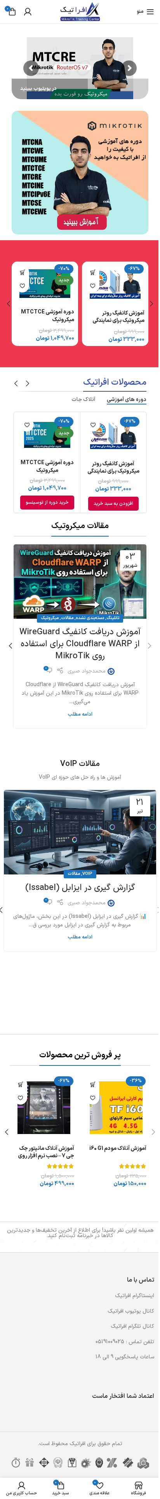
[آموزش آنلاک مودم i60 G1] (116, 1108)
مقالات (67, 618)
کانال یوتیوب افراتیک (131, 1311)
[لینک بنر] (80, 172)
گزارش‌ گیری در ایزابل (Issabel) (80, 887)
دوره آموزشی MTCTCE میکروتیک (47, 316)
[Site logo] (80, 11)
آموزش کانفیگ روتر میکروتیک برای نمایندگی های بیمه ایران (118, 320)
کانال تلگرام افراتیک (132, 1326)
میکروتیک (50, 618)
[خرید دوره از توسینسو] (22, 272)
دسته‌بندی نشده (90, 618)
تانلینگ (112, 618)
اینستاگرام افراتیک (134, 1296)
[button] (92, 272)
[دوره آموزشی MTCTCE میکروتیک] (45, 284)
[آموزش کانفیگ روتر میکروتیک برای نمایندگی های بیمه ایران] (115, 284)
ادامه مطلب (80, 714)
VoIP (87, 874)
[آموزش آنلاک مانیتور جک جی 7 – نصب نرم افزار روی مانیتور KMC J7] (44, 1108)
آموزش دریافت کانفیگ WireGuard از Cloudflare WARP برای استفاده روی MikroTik (80, 644)
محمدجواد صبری (87, 671)
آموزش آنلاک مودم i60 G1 (117, 1148)
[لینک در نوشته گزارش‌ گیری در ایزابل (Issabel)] (80, 832)
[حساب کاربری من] (27, 11)
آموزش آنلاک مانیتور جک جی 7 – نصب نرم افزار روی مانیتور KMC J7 (46, 1156)
